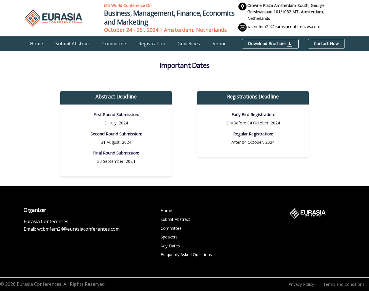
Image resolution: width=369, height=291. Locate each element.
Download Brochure (267, 43)
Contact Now (326, 43)
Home (36, 43)
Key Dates (170, 246)
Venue (220, 43)
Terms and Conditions (343, 284)
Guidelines (189, 43)
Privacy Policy (301, 284)
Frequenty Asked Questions (186, 254)
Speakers (169, 237)
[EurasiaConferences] (54, 17)
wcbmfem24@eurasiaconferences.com (283, 26)
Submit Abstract (72, 43)
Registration (151, 43)
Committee (114, 43)
